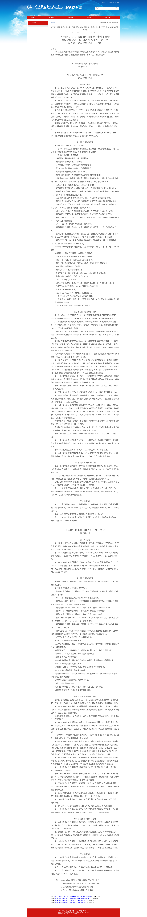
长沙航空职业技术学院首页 (107, 2)
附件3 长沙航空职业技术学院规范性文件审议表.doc (70, 900)
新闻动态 (70, 17)
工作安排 (88, 17)
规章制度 (107, 17)
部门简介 (51, 17)
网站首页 (32, 17)
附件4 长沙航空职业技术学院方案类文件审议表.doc (70, 902)
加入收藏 (117, 2)
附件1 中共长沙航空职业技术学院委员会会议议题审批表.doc (73, 896)
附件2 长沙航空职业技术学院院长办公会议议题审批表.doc (72, 898)
